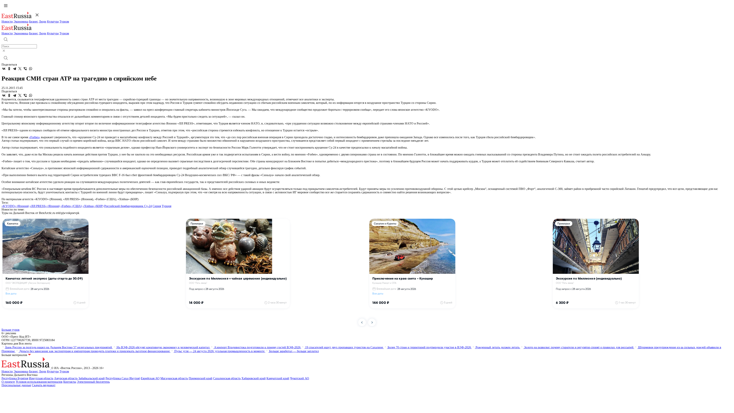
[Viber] (25, 68)
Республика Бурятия (15, 378)
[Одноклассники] (9, 68)
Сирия (157, 206)
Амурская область (66, 378)
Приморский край (200, 378)
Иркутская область (41, 378)
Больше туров (10, 329)
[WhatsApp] (30, 68)
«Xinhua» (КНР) (93, 206)
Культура (53, 21)
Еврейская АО (150, 378)
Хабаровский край (253, 378)
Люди (42, 21)
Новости (7, 21)
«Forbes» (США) (71, 206)
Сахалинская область (227, 378)
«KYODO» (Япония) (15, 206)
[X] (20, 68)
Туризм (64, 21)
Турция (166, 206)
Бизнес (33, 21)
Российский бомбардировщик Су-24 (128, 206)
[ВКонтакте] (4, 68)
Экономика (21, 21)
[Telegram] (14, 68)
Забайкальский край (91, 378)
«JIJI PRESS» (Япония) (45, 206)
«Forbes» (34, 137)
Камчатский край (277, 378)
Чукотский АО (299, 378)
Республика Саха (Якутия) (123, 378)
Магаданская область (174, 378)
